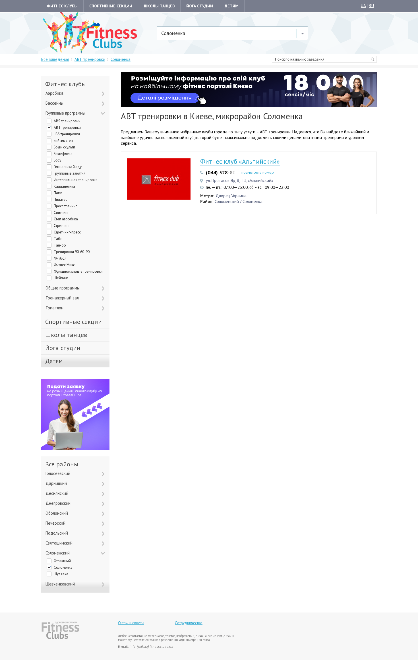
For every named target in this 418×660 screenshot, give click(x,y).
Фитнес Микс (64, 264)
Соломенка (63, 567)
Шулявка (61, 574)
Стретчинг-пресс (67, 232)
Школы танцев (159, 6)
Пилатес (60, 199)
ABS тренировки (67, 121)
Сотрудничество (188, 622)
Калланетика (64, 186)
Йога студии (199, 6)
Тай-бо (60, 245)
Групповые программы (65, 113)
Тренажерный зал (62, 297)
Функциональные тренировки (78, 271)
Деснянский (56, 493)
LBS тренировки (67, 134)
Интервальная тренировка (76, 179)
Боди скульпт (64, 147)
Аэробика (54, 93)
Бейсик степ (63, 140)
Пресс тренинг (65, 206)
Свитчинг (61, 212)
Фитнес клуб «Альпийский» (240, 161)
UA (363, 5)
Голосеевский (57, 473)
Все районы (61, 464)
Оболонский (56, 513)
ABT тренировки (67, 127)
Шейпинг (61, 278)
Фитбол (60, 258)
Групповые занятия (70, 173)
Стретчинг (62, 225)
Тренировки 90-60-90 (72, 251)
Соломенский (57, 553)
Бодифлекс (63, 153)
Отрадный (62, 560)
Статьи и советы (131, 622)
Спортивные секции (110, 6)
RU (371, 5)
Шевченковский (60, 584)
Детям (232, 6)
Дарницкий (56, 483)
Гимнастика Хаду (68, 166)
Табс (58, 238)
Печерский (55, 523)
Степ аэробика (66, 219)
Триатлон (54, 307)
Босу (57, 160)
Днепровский (58, 503)
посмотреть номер (257, 172)
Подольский (56, 533)
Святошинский (59, 543)
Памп (58, 193)
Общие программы (62, 287)
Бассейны (54, 103)
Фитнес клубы (62, 6)
